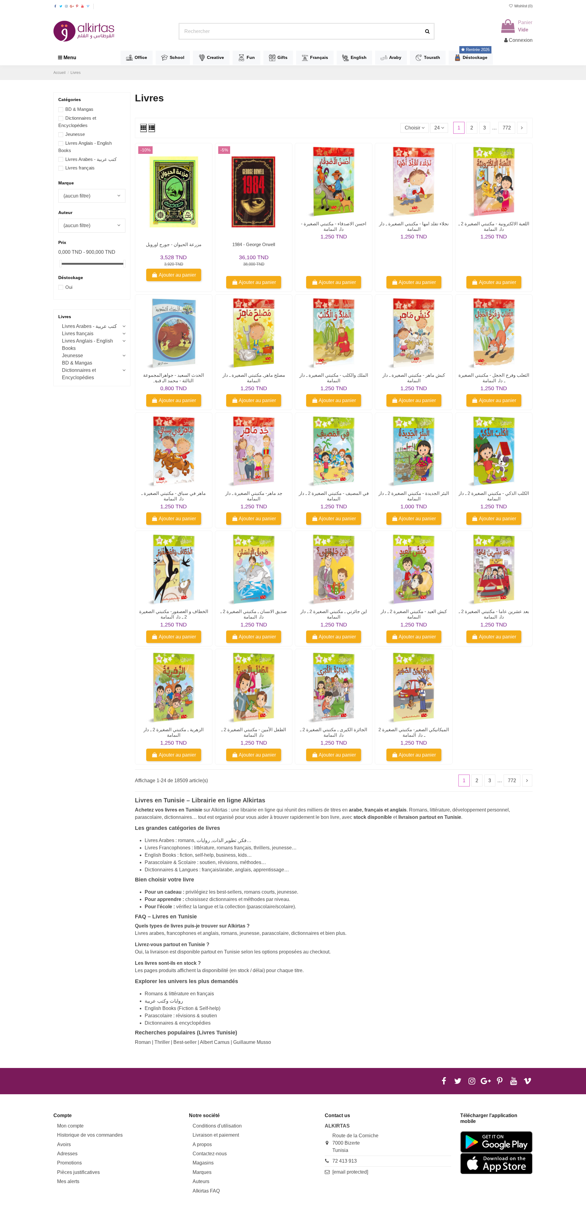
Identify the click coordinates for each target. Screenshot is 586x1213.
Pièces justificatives (78, 1172)
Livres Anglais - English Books (87, 344)
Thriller (162, 1042)
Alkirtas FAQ (206, 1190)
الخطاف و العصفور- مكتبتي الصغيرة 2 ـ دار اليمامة (173, 614)
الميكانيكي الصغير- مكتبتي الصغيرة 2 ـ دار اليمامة (413, 732)
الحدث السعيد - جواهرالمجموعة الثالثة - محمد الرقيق (173, 377)
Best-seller (185, 1042)
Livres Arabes (159, 840)
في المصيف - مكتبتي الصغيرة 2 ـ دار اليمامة (334, 496)
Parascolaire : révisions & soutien (181, 1015)
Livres (64, 316)
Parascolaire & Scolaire (170, 862)
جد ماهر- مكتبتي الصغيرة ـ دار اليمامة (253, 496)
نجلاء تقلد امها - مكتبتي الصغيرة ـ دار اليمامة (414, 226)
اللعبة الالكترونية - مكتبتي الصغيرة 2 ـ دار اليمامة (493, 226)
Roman (143, 1042)
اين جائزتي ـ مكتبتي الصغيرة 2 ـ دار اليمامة (333, 614)
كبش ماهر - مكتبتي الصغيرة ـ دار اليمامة (413, 377)
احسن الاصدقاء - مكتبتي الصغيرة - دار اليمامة (333, 226)
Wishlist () (523, 6)
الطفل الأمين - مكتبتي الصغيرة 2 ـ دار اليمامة (253, 732)
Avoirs (64, 1144)
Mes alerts (68, 1181)
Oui (68, 287)
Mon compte (70, 1125)
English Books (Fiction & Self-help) (182, 1008)
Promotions (69, 1162)
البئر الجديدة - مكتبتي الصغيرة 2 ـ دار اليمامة (413, 496)
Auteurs (201, 1181)
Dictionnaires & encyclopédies (178, 1023)
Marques (202, 1172)
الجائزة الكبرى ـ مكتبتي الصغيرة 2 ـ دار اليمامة (333, 732)
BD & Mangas (79, 109)
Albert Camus (215, 1042)
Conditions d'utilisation (217, 1125)
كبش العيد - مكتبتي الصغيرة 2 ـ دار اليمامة (414, 614)
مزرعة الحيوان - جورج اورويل (173, 244)
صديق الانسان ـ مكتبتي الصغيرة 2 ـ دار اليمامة (253, 614)
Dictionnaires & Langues (171, 869)
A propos (202, 1144)
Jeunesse (75, 134)
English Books (160, 855)
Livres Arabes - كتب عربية (91, 159)
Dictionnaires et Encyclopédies (79, 374)
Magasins (203, 1162)
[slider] (60, 263)
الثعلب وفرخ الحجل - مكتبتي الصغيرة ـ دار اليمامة (493, 377)
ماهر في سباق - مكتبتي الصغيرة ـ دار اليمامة (173, 496)
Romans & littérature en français (179, 993)
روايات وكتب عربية (164, 1001)
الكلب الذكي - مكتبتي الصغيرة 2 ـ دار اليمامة (493, 496)
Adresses (67, 1153)
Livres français (80, 167)
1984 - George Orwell (253, 244)
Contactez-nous (210, 1153)
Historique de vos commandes (90, 1135)
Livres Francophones (167, 847)
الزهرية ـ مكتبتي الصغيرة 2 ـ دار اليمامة (173, 732)
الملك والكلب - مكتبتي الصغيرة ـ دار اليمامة (333, 377)
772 (507, 127)
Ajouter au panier (177, 275)
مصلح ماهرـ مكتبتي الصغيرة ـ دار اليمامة (253, 377)
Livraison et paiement (216, 1135)
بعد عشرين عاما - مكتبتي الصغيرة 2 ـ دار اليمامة (494, 614)
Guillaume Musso (252, 1042)
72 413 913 (344, 1161)
